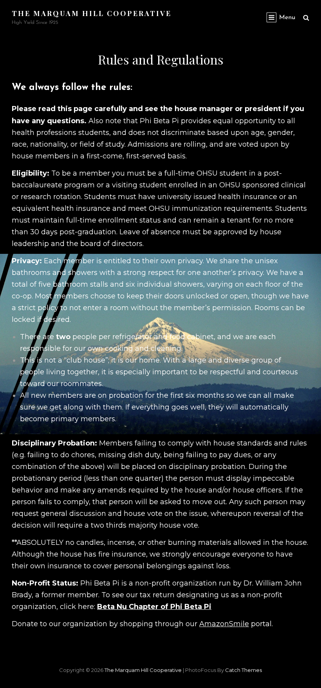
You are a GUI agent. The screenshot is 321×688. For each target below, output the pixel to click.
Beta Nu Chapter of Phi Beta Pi (154, 606)
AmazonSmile (224, 624)
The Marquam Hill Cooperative (91, 13)
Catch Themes (243, 670)
